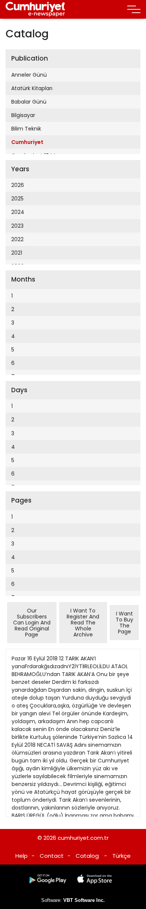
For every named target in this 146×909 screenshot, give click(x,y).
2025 (17, 198)
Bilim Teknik (26, 128)
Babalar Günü (28, 101)
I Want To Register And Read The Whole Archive (83, 622)
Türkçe (121, 856)
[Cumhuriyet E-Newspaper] (35, 9)
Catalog (87, 856)
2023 (17, 226)
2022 (17, 239)
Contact (52, 856)
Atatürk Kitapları (31, 88)
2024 (17, 212)
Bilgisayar (23, 115)
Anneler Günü (29, 75)
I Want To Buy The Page (124, 622)
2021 (16, 253)
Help (21, 856)
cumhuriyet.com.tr (83, 838)
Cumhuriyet (27, 142)
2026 (17, 185)
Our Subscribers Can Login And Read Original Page (32, 622)
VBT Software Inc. (84, 900)
